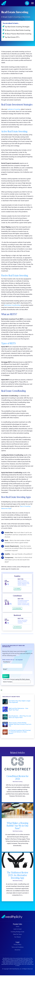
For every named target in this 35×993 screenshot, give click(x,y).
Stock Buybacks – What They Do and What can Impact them (19, 716)
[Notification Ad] (1, 690)
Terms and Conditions (17, 947)
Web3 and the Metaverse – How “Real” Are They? (18, 709)
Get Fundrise (17, 588)
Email (5, 669)
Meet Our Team (17, 934)
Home (17, 926)
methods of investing (13, 109)
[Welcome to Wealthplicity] (3, 3)
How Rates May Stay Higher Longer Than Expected (19, 701)
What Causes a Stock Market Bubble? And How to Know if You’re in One (19, 724)
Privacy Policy (17, 944)
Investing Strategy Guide (17, 931)
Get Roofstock (17, 626)
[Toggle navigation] (32, 3)
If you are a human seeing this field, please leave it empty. (16, 680)
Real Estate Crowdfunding (12, 305)
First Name (7, 662)
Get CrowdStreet (17, 608)
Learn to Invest (17, 929)
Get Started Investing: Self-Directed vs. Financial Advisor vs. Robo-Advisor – (19, 731)
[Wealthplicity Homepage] (12, 916)
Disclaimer (17, 950)
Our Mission (17, 937)
